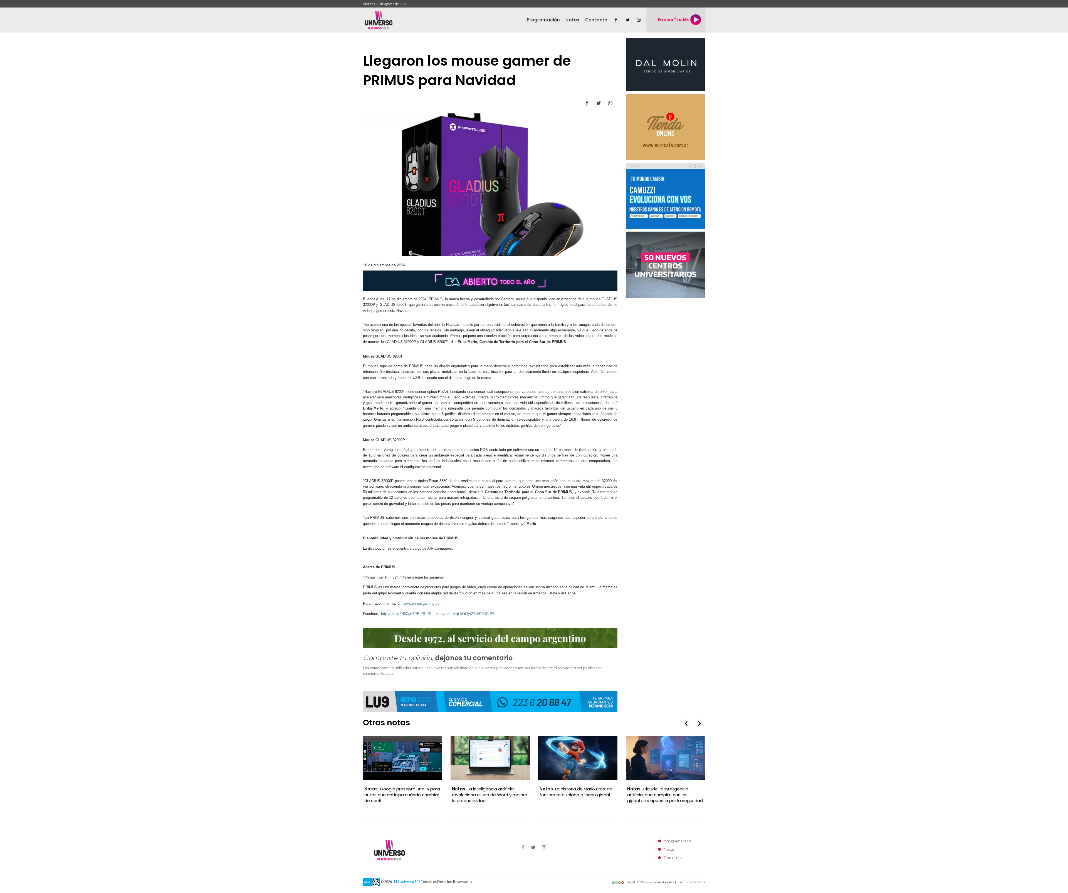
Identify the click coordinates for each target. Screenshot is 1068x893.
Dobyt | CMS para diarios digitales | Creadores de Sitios (665, 882)
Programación (543, 20)
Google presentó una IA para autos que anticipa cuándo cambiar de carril (402, 794)
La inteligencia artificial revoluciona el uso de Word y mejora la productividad (489, 794)
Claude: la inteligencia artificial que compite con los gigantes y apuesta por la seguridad (665, 794)
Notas (572, 20)
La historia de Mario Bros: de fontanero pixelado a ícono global (576, 792)
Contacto (596, 20)
